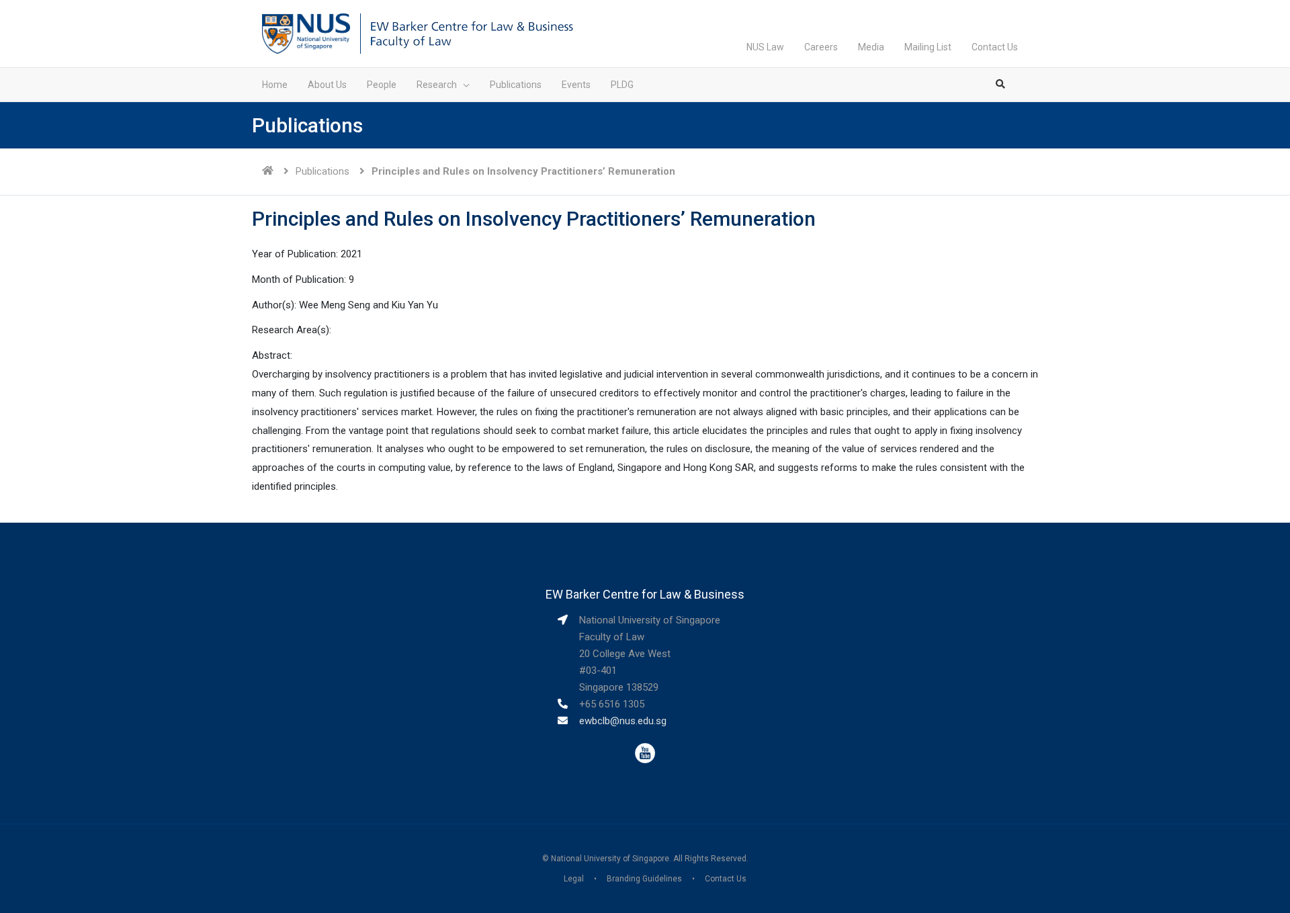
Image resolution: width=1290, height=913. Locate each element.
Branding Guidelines (644, 878)
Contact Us (995, 47)
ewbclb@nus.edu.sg (622, 721)
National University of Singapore (610, 858)
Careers (821, 47)
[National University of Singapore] (306, 33)
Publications (322, 171)
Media (871, 47)
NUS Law (765, 47)
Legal (574, 878)
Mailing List (927, 47)
